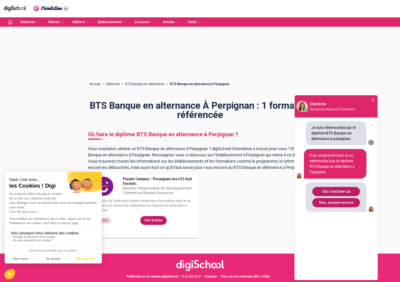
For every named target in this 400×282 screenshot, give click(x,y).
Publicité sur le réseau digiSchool (152, 276)
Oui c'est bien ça (336, 191)
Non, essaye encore (336, 202)
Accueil (95, 84)
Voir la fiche (153, 220)
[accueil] (10, 22)
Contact (210, 276)
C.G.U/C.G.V (191, 276)
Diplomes (113, 84)
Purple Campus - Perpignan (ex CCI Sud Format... (157, 181)
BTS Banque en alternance (144, 84)
